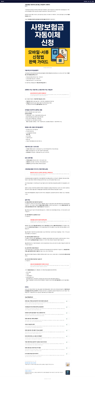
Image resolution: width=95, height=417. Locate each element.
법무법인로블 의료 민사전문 (30, 363)
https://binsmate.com (29, 369)
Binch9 (2, 1)
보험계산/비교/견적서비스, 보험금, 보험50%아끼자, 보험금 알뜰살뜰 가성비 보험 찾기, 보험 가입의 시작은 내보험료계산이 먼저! (44, 373)
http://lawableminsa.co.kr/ (29, 361)
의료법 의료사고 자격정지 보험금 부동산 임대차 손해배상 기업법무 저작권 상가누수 (39, 364)
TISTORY (49, 378)
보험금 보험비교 (28, 371)
